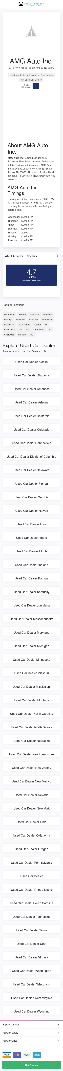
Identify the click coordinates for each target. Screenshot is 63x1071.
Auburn (22, 314)
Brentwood (47, 319)
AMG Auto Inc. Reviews (21, 256)
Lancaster (9, 324)
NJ (20, 329)
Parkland (33, 319)
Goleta (37, 324)
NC (31, 334)
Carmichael (39, 329)
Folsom (22, 334)
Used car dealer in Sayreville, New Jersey (31, 75)
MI (46, 324)
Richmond (9, 314)
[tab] (31, 257)
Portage (8, 319)
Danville (20, 319)
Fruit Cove (9, 329)
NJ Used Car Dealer (31, 79)
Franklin (47, 314)
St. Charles (24, 324)
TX (50, 329)
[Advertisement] (31, 118)
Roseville (34, 314)
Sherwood (9, 334)
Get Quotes (31, 1065)
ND (27, 329)
